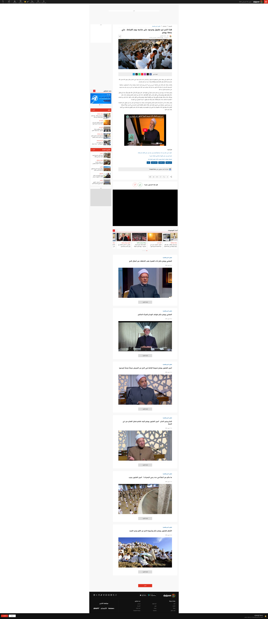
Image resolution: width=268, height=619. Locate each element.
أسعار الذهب (15, 2)
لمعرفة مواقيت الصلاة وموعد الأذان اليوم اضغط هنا (160, 159)
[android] (152, 595)
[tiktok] (101, 595)
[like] (140, 185)
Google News (152, 169)
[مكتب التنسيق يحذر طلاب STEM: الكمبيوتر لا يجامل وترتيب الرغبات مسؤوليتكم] (107, 175)
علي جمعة (169, 163)
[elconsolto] (103, 608)
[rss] (96, 595)
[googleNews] (94, 595)
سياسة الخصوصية (136, 610)
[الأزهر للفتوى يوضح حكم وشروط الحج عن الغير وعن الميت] (145, 553)
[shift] (96, 608)
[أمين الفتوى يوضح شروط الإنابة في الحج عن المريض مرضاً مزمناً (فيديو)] (145, 390)
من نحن (139, 604)
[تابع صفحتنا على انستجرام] (145, 74)
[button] (266, 1)
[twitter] (113, 595)
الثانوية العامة (106, 150)
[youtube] (109, 595)
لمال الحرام (154, 163)
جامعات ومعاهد (100, 160)
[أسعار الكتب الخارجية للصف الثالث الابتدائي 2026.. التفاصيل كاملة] (107, 155)
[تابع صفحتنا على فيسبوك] (150, 74)
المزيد (145, 585)
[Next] (114, 230)
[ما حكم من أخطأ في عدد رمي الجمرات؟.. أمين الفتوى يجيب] (145, 500)
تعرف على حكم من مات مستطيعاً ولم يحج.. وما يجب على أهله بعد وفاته (155, 153)
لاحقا (12, 616)
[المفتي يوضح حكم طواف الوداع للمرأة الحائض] (145, 337)
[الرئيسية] (258, 1)
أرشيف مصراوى (38, 2)
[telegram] (104, 595)
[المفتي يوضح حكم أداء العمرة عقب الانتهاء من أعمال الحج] (145, 283)
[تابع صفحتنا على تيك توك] (137, 74)
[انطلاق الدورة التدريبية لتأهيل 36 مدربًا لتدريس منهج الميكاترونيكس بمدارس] (107, 168)
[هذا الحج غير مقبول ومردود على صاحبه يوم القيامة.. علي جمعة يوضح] (167, 176)
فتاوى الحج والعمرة (156, 26)
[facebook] (116, 595)
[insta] (111, 595)
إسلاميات (164, 26)
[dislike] (135, 185)
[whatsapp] (106, 595)
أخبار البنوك (154, 604)
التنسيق (101, 173)
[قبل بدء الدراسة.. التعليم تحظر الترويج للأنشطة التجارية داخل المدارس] (107, 182)
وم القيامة (161, 163)
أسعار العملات (20, 2)
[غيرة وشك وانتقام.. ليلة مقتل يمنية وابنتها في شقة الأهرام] (107, 115)
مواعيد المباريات (43, 2)
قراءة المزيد (145, 302)
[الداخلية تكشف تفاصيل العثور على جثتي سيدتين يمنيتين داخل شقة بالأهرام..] (107, 135)
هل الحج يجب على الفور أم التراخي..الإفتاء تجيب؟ (160, 156)
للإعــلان (9, 2)
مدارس (101, 153)
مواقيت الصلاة (32, 2)
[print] (153, 176)
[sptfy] (99, 595)
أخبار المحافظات (100, 140)
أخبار (109, 110)
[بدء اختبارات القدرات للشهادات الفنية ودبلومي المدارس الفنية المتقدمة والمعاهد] (107, 162)
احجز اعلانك (138, 608)
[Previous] (117, 230)
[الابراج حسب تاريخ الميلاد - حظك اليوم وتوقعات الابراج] (100, 98)
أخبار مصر (101, 120)
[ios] (143, 595)
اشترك (4, 616)
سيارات (155, 608)
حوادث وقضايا (100, 114)
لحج (148, 163)
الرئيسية (170, 26)
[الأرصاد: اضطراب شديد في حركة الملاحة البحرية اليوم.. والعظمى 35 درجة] (107, 122)
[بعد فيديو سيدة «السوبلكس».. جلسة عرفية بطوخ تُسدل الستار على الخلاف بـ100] (107, 142)
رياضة (174, 608)
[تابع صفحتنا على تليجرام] (134, 74)
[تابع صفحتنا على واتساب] (139, 74)
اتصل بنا (138, 606)
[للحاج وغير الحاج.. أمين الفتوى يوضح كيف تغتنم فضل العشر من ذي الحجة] (145, 446)
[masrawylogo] (168, 595)
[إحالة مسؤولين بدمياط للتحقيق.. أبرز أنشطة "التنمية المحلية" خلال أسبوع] (107, 129)
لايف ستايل (173, 610)
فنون (155, 606)
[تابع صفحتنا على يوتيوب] (142, 74)
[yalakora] (111, 608)
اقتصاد (174, 606)
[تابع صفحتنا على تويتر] (148, 74)
